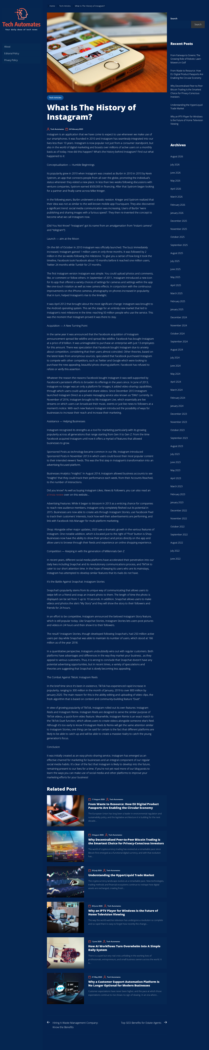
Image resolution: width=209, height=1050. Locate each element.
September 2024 (179, 341)
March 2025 (176, 293)
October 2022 (177, 526)
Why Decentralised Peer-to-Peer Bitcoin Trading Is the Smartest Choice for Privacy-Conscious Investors (126, 841)
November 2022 (178, 518)
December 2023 (178, 413)
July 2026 (175, 164)
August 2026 (176, 156)
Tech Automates (57, 129)
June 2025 (175, 269)
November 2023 (178, 422)
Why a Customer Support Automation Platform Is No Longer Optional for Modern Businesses (123, 983)
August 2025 (176, 253)
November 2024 (178, 325)
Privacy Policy (11, 60)
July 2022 (175, 550)
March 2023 (176, 486)
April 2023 (175, 478)
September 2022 (179, 534)
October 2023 (177, 430)
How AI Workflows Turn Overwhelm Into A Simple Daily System (124, 948)
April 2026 (175, 188)
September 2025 (179, 245)
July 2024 (175, 357)
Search (173, 18)
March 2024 (176, 389)
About (7, 46)
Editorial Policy (11, 53)
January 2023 (176, 502)
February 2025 (177, 301)
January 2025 (176, 309)
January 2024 (176, 405)
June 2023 (175, 462)
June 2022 (175, 558)
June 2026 (175, 172)
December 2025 (178, 220)
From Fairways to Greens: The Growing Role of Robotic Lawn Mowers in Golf (185, 59)
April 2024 (175, 381)
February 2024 (177, 397)
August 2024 (176, 349)
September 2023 (179, 438)
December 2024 (178, 317)
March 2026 (176, 196)
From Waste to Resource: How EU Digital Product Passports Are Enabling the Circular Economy (123, 806)
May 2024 (175, 373)
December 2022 (178, 510)
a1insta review (55, 494)
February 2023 (177, 494)
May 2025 (175, 277)
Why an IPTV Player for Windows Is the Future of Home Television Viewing (123, 912)
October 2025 (177, 236)
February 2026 (177, 204)
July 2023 (175, 454)
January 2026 (176, 212)
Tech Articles (55, 97)
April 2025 (175, 285)
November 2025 (178, 229)
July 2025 (175, 261)
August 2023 (176, 446)
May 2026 (175, 180)
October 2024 (177, 333)
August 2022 (176, 542)
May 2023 (175, 470)
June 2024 (175, 365)
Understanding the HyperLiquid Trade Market (121, 875)
